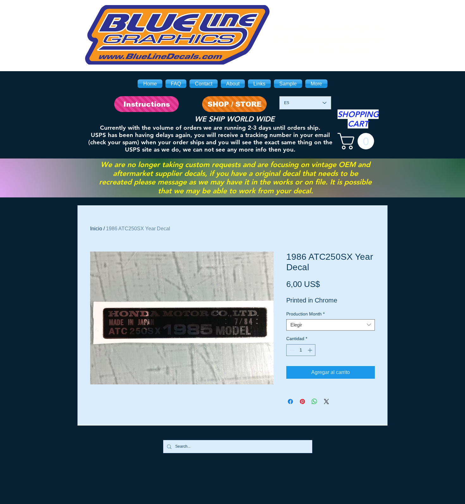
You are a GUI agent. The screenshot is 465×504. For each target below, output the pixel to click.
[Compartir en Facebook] (290, 401)
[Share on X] (326, 401)
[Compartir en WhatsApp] (314, 401)
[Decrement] (291, 350)
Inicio (96, 228)
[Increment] (310, 350)
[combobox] (330, 325)
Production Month (305, 313)
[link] (358, 141)
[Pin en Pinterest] (302, 401)
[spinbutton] (301, 350)
